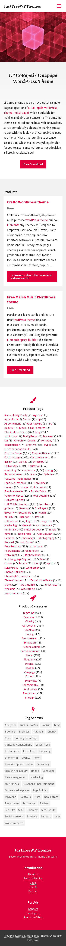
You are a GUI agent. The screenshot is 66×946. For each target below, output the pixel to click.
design (8, 461)
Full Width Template (16, 504)
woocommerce (13, 593)
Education (34, 466)
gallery (8, 508)
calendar (38, 731)
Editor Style (11, 466)
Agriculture (11, 419)
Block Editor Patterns (32, 427)
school (8, 563)
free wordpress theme (19, 764)
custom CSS (43, 744)
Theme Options (13, 572)
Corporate (28, 625)
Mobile (30, 668)
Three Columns (13, 580)
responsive (31, 550)
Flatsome (40, 487)
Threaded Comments (17, 576)
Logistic (31, 521)
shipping (32, 810)
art (50, 423)
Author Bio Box (29, 725)
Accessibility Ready (15, 415)
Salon (43, 559)
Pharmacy (27, 538)
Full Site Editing (14, 500)
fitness (24, 487)
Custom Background (16, 449)
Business (28, 617)
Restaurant (30, 693)
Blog (38, 432)
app (38, 419)
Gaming (24, 508)
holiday (8, 516)
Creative (30, 629)
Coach (31, 440)
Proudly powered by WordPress (21, 935)
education (29, 751)
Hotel (29, 655)
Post (37, 797)
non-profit (24, 533)
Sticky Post (11, 567)
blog (57, 725)
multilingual (12, 783)
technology (32, 567)
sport (50, 563)
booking (10, 731)
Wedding (9, 589)
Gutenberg (25, 512)
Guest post (33, 913)
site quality (48, 810)
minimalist (11, 529)
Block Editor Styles (15, 432)
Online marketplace (17, 790)
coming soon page (26, 738)
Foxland (34, 940)
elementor (28, 470)
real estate (35, 546)
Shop (36, 563)
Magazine (30, 659)
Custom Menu (38, 457)
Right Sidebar (33, 555)
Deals (33, 882)
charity (52, 731)
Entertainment (13, 474)
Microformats (44, 525)
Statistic (32, 816)
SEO (20, 810)
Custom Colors (13, 453)
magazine (46, 521)
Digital (22, 461)
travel (8, 584)
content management (18, 744)
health (42, 512)
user (57, 816)
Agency (37, 415)
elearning (10, 470)
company (46, 440)
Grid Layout (41, 508)
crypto (47, 444)
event (33, 474)
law (37, 516)
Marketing (10, 525)
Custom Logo (12, 457)
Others (30, 676)
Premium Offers (33, 917)
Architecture (34, 423)
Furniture (44, 504)
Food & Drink (38, 491)
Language (48, 770)
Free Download (33, 164)
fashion (48, 474)
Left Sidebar (11, 521)
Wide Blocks (28, 589)
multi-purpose (33, 529)
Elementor (14, 225)
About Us (33, 874)
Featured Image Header (18, 478)
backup (46, 725)
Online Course (31, 646)
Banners (33, 909)
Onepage (29, 672)
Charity (29, 621)
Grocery (9, 512)
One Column (44, 533)
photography (46, 538)
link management (16, 777)
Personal (9, 538)
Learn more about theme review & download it (31, 276)
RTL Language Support (18, 559)
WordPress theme (36, 220)
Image (35, 770)
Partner (33, 891)
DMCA (33, 887)
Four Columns (41, 495)
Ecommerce (28, 638)
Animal (27, 419)
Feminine (40, 483)
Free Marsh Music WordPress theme (31, 299)
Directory (38, 461)
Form (37, 757)
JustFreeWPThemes (22, 6)
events (26, 757)
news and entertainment (38, 783)
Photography (30, 685)
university (51, 584)
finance (8, 487)
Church (18, 440)
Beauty (8, 427)
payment (10, 797)
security (10, 810)
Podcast (9, 542)
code (8, 738)
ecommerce (12, 751)
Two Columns (27, 584)
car (6, 440)
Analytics (10, 725)
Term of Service (33, 878)
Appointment (12, 423)
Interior (24, 516)
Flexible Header (13, 491)
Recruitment (12, 550)
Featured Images (14, 483)
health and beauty (16, 770)
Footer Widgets (13, 495)
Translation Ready (41, 580)
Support (46, 816)
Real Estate (30, 689)
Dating (30, 634)
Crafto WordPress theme (28, 202)
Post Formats (12, 546)
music (52, 529)
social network (14, 816)
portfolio (26, 542)
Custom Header (41, 453)
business (48, 436)
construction (12, 444)
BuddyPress (30, 436)
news (7, 533)
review (44, 803)
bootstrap (10, 436)
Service (23, 563)
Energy (49, 470)
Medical (26, 525)
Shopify (29, 697)
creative (31, 444)
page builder (29, 340)
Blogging (28, 613)
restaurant (10, 555)
